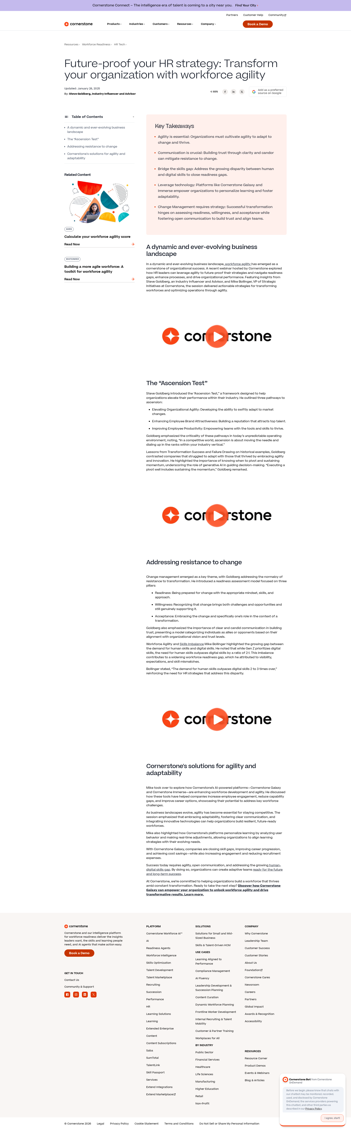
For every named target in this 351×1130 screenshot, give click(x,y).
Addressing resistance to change (92, 146)
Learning (152, 1021)
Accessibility (253, 1021)
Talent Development (159, 970)
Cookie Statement (146, 1124)
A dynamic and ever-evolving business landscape (96, 129)
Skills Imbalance (192, 644)
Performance (155, 999)
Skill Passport (155, 1072)
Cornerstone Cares (257, 977)
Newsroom (252, 985)
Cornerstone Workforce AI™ (164, 934)
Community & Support (79, 987)
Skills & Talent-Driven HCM (213, 945)
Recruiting (153, 985)
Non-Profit (202, 1104)
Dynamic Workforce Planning (214, 1005)
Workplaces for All (207, 1038)
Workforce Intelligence (161, 955)
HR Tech (119, 44)
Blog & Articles (255, 1080)
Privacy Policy (119, 1124)
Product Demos (255, 1066)
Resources (71, 44)
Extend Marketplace (159, 1094)
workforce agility (237, 264)
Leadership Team (256, 941)
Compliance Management (212, 971)
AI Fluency (202, 978)
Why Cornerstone (256, 934)
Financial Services (207, 1060)
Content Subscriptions (161, 1043)
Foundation (252, 970)
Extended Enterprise (160, 1029)
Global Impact (254, 1007)
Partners (232, 15)
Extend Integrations (159, 1087)
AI (147, 941)
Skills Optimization (158, 963)
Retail (199, 1096)
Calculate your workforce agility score (92, 179)
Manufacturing (205, 1082)
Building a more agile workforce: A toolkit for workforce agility (97, 258)
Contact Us (71, 980)
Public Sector (204, 1052)
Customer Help (253, 15)
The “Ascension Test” (83, 139)
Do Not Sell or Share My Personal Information (229, 1124)
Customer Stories (256, 955)
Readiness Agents (158, 948)
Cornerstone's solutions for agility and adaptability (96, 156)
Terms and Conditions (179, 1124)
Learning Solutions (158, 1014)
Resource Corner (256, 1058)
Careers (250, 992)
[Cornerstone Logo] (78, 24)
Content (151, 1036)
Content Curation (206, 997)
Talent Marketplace (159, 977)
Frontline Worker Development (215, 1012)
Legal (100, 1124)
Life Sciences (204, 1074)
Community (276, 15)
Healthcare (202, 1067)
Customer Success (257, 948)
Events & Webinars (257, 1073)
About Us (251, 963)
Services (152, 1080)
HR (148, 1007)
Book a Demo (258, 24)
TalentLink (153, 1065)
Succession (153, 992)
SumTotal (152, 1058)
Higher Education (207, 1089)
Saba (149, 1050)
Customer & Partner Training (214, 1031)
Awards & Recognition (259, 1014)
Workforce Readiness (96, 44)
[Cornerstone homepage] (99, 926)
